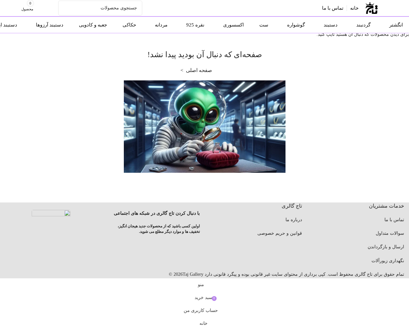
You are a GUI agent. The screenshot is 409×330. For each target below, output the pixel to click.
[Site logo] (371, 7)
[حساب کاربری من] (52, 8)
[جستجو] (65, 8)
